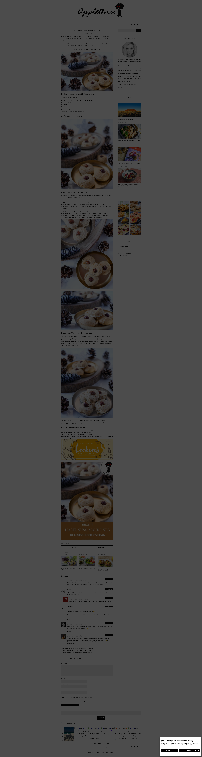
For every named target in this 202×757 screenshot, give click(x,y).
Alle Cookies (170, 750)
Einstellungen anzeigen (189, 750)
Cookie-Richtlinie (172, 754)
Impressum (189, 754)
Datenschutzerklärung (181, 754)
